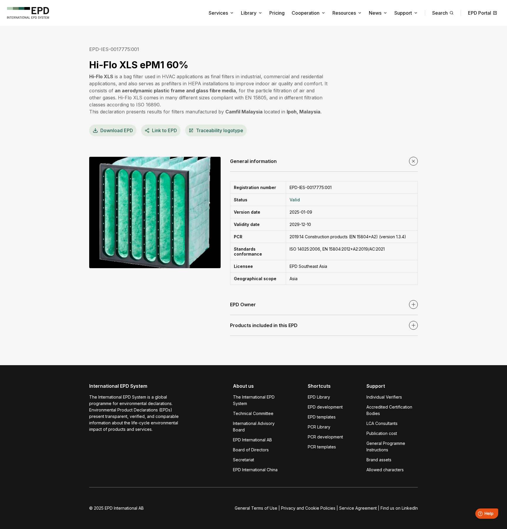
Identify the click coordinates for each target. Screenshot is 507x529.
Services (218, 13)
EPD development (325, 406)
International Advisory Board (254, 426)
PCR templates (322, 446)
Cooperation (306, 13)
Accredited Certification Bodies (389, 410)
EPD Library (319, 396)
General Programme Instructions (385, 446)
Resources (344, 13)
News (375, 13)
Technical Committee (253, 413)
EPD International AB (252, 439)
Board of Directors (251, 449)
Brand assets (378, 459)
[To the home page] (28, 13)
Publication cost (381, 433)
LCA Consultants (382, 423)
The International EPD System (254, 400)
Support (403, 13)
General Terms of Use (256, 508)
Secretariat (243, 459)
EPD (116, 130)
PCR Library (319, 426)
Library (248, 13)
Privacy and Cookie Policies (308, 508)
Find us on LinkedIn (399, 508)
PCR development (325, 436)
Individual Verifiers (384, 396)
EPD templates (322, 416)
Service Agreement (358, 508)
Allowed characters (385, 469)
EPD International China (255, 469)
